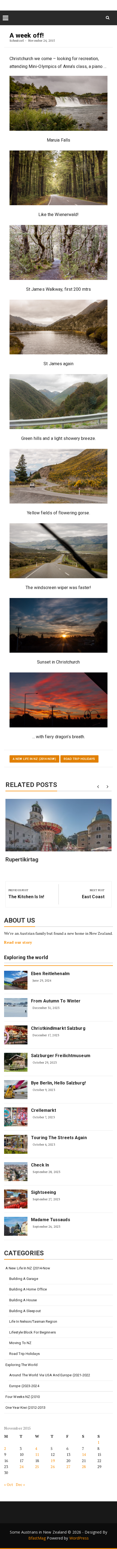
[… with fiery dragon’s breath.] (58, 699)
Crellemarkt (43, 1110)
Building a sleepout (25, 1311)
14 (84, 1454)
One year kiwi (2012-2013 (25, 1408)
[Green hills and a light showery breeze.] (58, 401)
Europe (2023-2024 (24, 1386)
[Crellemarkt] (15, 1116)
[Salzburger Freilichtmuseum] (15, 1062)
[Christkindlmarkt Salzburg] (15, 1034)
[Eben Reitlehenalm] (15, 980)
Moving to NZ (20, 1343)
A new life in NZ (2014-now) (34, 759)
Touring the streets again (59, 1137)
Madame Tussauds (50, 1219)
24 (21, 1466)
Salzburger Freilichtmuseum (60, 1055)
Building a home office (28, 1289)
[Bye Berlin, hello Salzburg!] (15, 1089)
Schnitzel (17, 40)
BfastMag (37, 1538)
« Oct (8, 1484)
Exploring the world (26, 957)
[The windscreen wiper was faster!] (58, 550)
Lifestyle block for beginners (32, 1332)
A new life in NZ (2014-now (27, 1268)
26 (52, 1466)
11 (37, 1454)
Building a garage (23, 1279)
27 (68, 1466)
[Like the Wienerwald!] (58, 178)
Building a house (23, 1300)
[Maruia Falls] (58, 103)
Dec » (20, 1484)
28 (84, 1466)
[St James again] (58, 327)
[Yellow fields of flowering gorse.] (58, 476)
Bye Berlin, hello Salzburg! (58, 1083)
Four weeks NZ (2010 (22, 1397)
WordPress (79, 1538)
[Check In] (15, 1171)
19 (52, 1460)
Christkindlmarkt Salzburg (58, 1028)
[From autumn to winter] (15, 1007)
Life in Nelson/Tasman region (33, 1321)
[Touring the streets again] (15, 1144)
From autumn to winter (56, 1001)
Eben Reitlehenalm (50, 973)
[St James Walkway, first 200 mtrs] (58, 252)
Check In (40, 1165)
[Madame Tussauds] (15, 1226)
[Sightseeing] (15, 1198)
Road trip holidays (79, 759)
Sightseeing (43, 1192)
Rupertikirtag (21, 859)
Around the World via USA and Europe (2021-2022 (49, 1375)
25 (37, 1466)
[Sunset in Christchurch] (58, 625)
